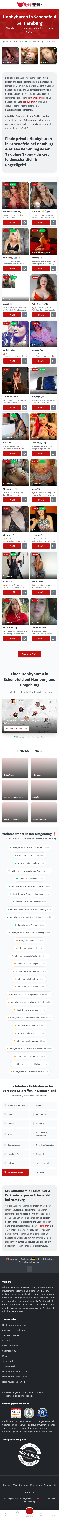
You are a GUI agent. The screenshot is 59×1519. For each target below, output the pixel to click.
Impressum (29, 1492)
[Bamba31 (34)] (13, 701)
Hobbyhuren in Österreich (14, 1376)
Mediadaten (36, 1485)
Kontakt (7, 1485)
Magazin (6, 1355)
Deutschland (8, 1290)
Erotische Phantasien (12, 1421)
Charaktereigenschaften (13, 1330)
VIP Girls (6, 1340)
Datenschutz (50, 1485)
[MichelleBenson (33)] (35, 713)
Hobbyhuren (28, 101)
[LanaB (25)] (15, 715)
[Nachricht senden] (24, 222)
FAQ (15, 1485)
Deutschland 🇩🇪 (28, 1259)
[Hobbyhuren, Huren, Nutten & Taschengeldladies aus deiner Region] (29, 4)
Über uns (23, 1485)
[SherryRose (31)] (21, 710)
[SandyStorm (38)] (43, 708)
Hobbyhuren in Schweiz (13, 1381)
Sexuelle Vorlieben (11, 1335)
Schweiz (38, 1290)
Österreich (20, 1290)
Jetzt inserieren (9, 1361)
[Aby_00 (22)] (38, 704)
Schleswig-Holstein (44, 1259)
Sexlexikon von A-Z (11, 1345)
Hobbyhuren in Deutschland (15, 1371)
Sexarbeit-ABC (9, 1350)
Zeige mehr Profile (30, 654)
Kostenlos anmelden (15, 728)
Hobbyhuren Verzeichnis (14, 1325)
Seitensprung (38, 97)
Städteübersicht (10, 1366)
